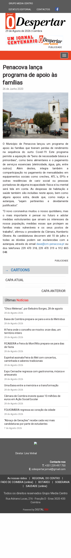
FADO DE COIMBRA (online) (17, 482)
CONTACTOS (43, 9)
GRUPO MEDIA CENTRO (21, 3)
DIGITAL (35, 509)
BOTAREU (44, 482)
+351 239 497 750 (55, 465)
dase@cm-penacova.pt (50, 244)
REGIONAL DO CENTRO (46, 478)
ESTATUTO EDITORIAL (20, 9)
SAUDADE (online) (36, 486)
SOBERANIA (62, 482)
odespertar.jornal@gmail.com (49, 469)
